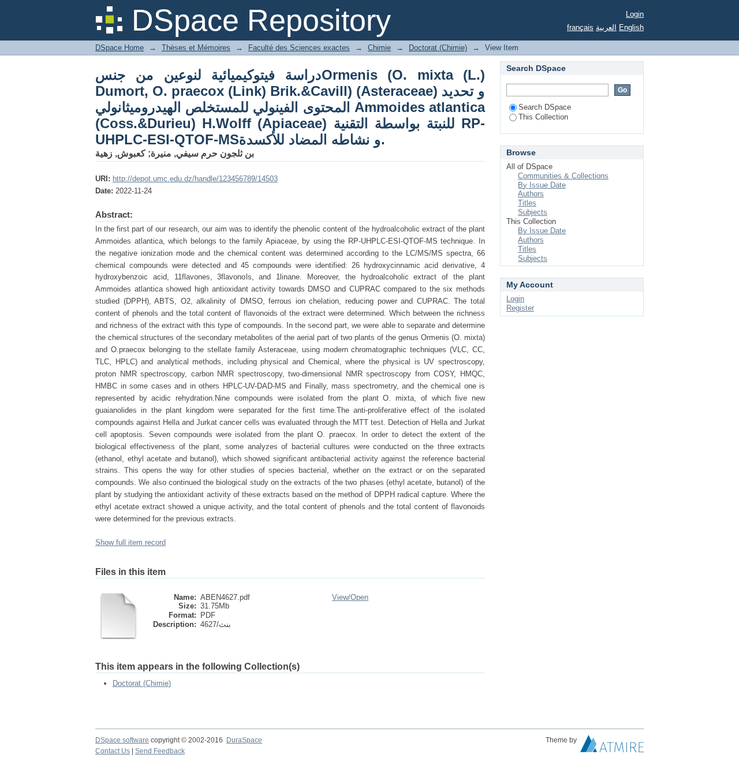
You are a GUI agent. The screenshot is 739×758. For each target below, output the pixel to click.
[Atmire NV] (612, 746)
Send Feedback (160, 751)
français (580, 27)
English (631, 27)
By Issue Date (542, 185)
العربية (606, 27)
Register (520, 308)
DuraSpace (244, 740)
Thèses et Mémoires (196, 47)
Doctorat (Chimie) (438, 47)
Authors (531, 193)
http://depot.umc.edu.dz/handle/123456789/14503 (195, 178)
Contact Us (112, 751)
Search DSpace (544, 107)
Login (635, 14)
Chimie (379, 47)
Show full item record (130, 542)
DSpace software (122, 740)
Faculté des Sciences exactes (299, 47)
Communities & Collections (563, 175)
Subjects (532, 212)
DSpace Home (119, 47)
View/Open (350, 597)
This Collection (543, 117)
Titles (527, 203)
